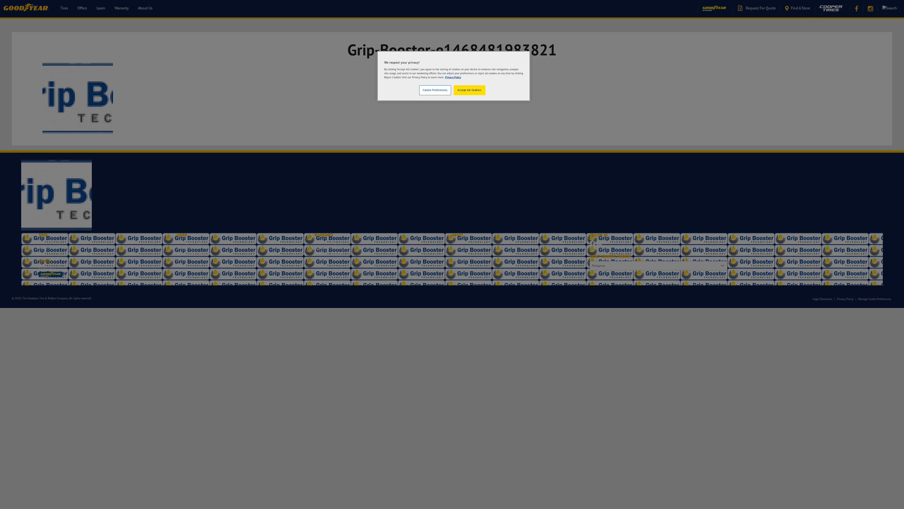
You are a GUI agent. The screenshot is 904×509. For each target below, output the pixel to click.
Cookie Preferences (435, 90)
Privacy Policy (453, 77)
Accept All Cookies (469, 90)
